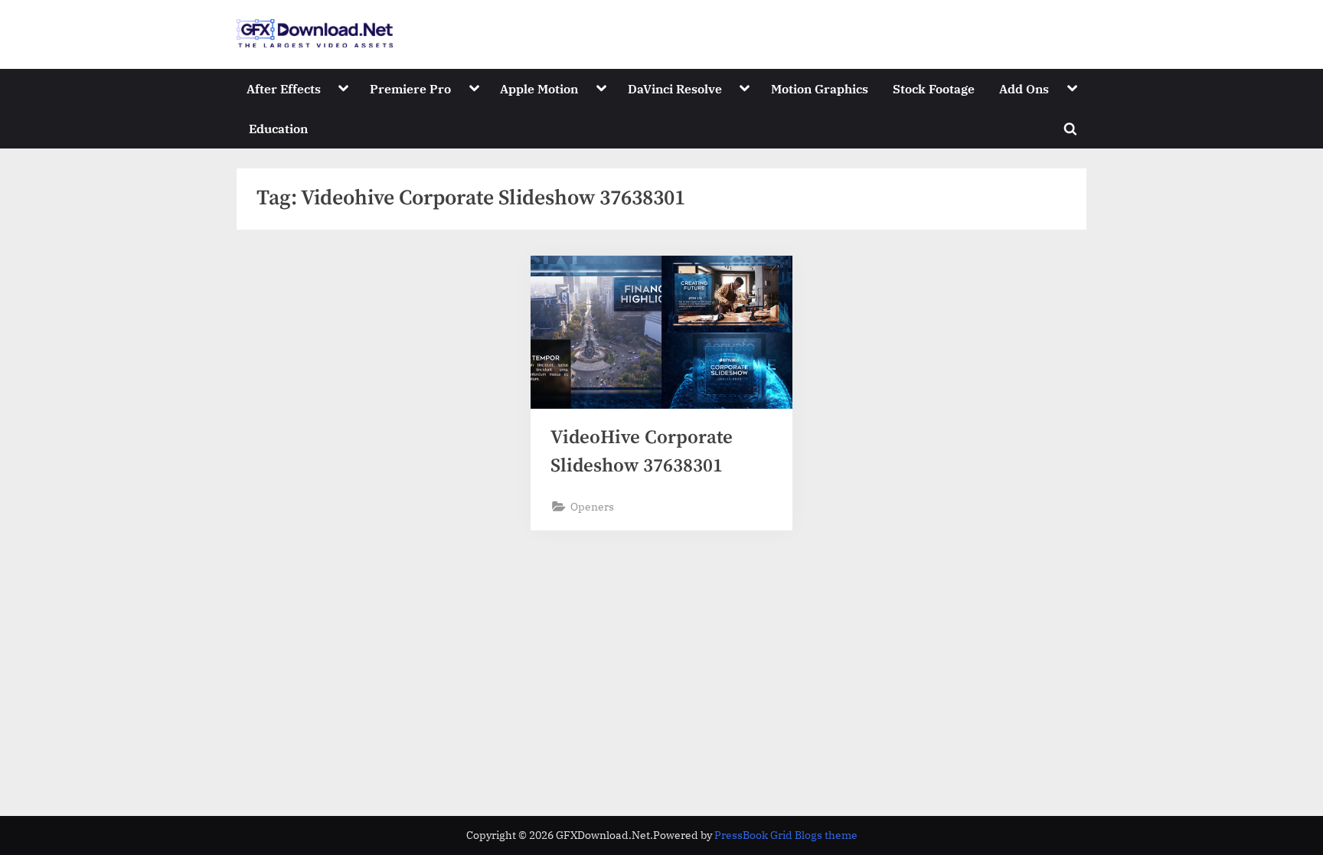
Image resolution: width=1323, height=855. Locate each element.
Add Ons (1024, 88)
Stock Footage (934, 88)
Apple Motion (539, 88)
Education (278, 128)
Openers (592, 506)
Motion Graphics (819, 88)
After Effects (284, 88)
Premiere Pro (410, 88)
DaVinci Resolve (675, 88)
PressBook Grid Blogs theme (786, 835)
